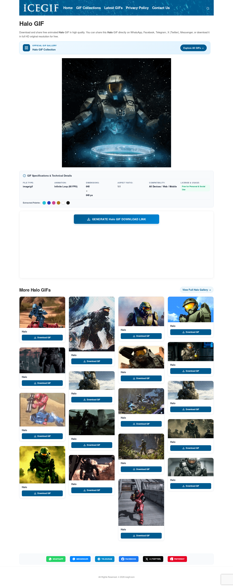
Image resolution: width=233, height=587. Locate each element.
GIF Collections (88, 7)
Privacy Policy (137, 7)
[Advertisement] (116, 251)
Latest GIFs (113, 7)
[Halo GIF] (42, 312)
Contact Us (161, 7)
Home (67, 7)
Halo (24, 331)
